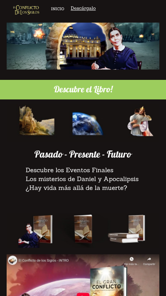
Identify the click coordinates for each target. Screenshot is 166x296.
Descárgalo (83, 8)
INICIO (57, 9)
